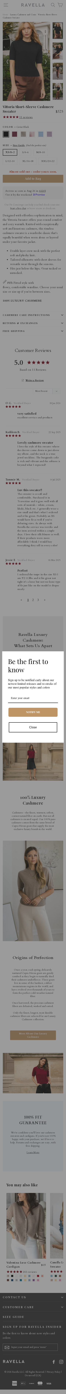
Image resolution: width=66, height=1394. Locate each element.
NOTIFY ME (33, 712)
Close (33, 727)
